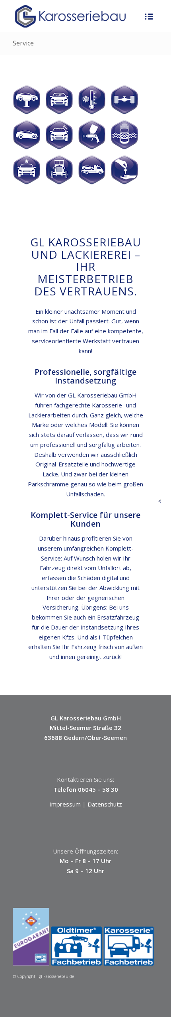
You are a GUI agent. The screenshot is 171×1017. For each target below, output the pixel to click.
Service (23, 43)
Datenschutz (104, 804)
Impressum (65, 804)
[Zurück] (161, 502)
